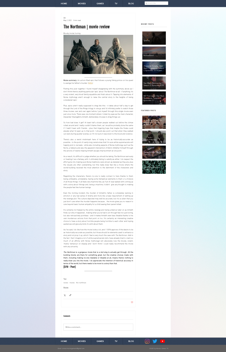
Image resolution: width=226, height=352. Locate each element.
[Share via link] (70, 295)
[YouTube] (162, 341)
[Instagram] (147, 341)
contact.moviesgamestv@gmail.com (73, 348)
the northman (81, 283)
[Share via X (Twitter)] (64, 295)
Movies (65, 288)
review (65, 283)
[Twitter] (155, 341)
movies (72, 283)
